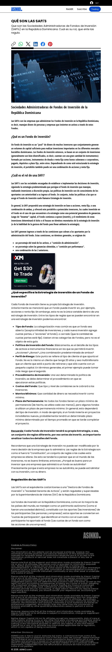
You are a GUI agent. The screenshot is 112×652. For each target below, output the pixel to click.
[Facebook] (43, 44)
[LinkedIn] (35, 44)
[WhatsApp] (21, 44)
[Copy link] (13, 44)
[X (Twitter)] (28, 44)
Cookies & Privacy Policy (24, 545)
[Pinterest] (50, 44)
